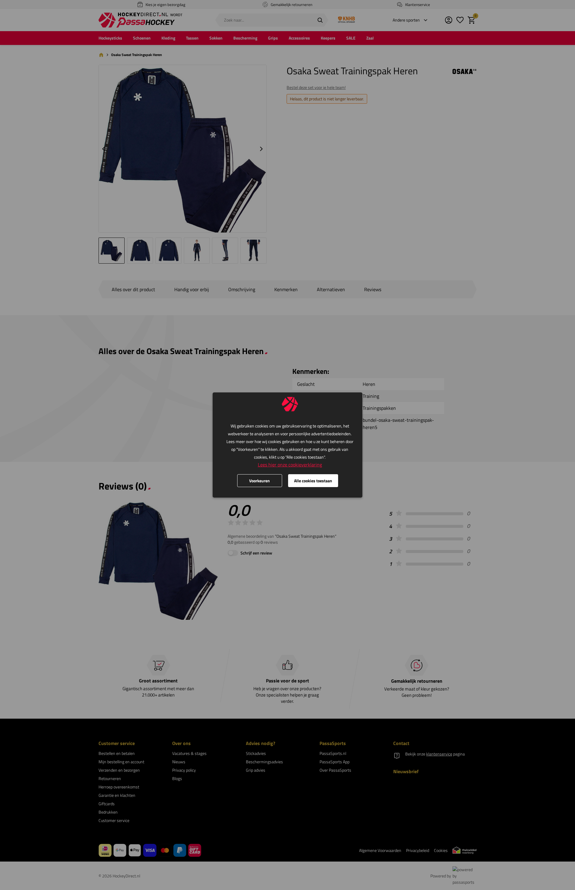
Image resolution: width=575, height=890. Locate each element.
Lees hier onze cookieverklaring (290, 464)
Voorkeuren (259, 481)
